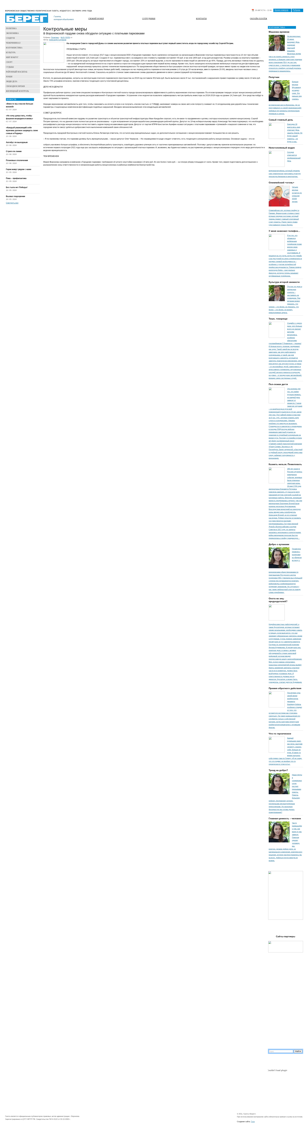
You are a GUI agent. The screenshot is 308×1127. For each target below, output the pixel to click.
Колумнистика (14, 47)
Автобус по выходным (17, 142)
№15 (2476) (65, 37)
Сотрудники (148, 18)
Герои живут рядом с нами (18, 169)
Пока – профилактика (16, 178)
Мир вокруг (12, 57)
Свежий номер (96, 18)
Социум (10, 38)
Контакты (201, 18)
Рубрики (296, 10)
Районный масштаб (16, 71)
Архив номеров (281, 10)
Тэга (253, 1122)
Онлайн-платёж (258, 18)
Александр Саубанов (57, 40)
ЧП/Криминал (13, 42)
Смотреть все (12, 203)
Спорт (9, 62)
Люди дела (11, 81)
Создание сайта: (244, 1122)
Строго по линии (13, 151)
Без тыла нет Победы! (16, 187)
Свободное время (15, 86)
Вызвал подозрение (15, 196)
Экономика (12, 33)
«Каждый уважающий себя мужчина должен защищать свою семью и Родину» (22, 130)
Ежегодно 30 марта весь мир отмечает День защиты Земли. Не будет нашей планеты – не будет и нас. (294, 133)
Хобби (9, 76)
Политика (55, 37)
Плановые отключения (17, 160)
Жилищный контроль (17, 91)
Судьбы (10, 67)
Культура (11, 52)
